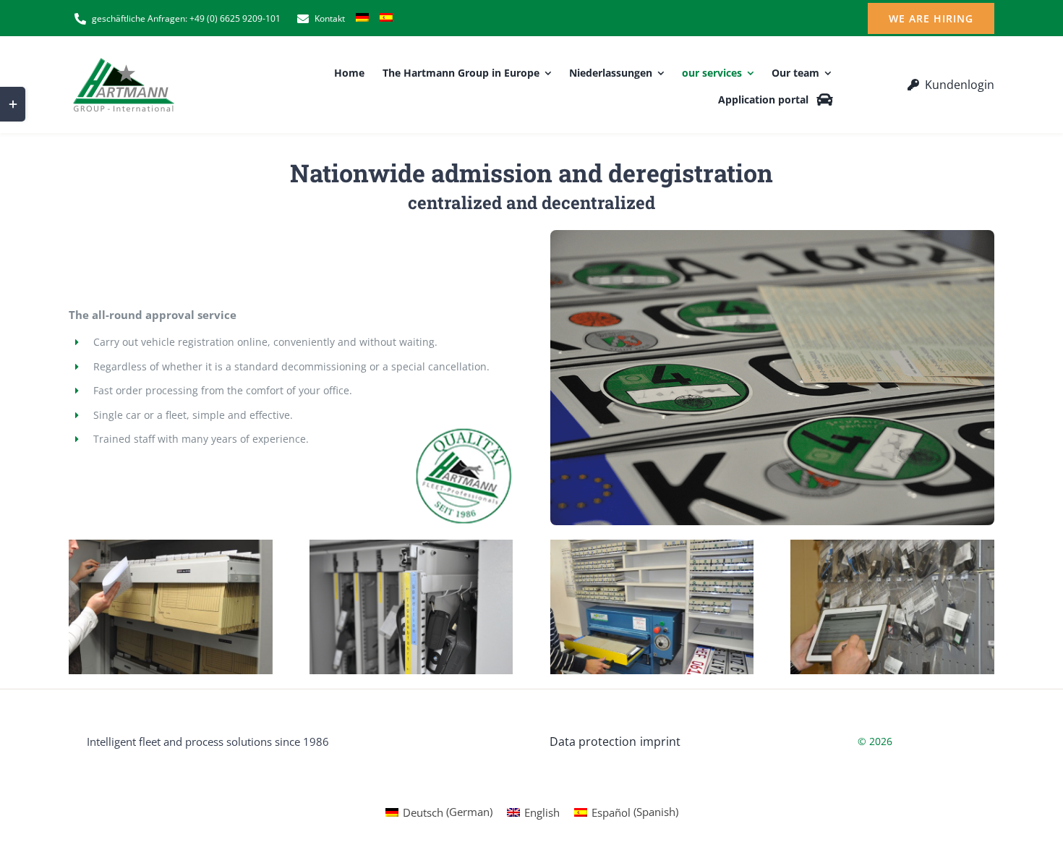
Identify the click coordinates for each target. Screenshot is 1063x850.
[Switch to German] (362, 18)
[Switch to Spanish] (386, 18)
